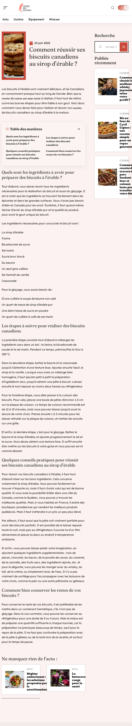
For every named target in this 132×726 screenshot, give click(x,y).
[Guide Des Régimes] (24, 8)
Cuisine (124, 73)
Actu (30, 669)
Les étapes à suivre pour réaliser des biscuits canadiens (60, 141)
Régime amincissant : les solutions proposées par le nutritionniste (37, 681)
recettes (77, 108)
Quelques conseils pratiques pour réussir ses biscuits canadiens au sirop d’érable (23, 154)
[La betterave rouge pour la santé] (60, 678)
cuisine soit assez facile (27, 98)
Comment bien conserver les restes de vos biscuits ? (63, 152)
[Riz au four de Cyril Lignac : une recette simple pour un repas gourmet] (107, 130)
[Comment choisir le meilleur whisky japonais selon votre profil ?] (107, 86)
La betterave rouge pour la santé (79, 680)
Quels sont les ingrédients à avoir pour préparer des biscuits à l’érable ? (22, 140)
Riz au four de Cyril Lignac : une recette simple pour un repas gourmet (126, 132)
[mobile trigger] (6, 8)
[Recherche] (112, 8)
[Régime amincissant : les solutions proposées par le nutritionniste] (14, 679)
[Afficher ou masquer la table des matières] (61, 129)
